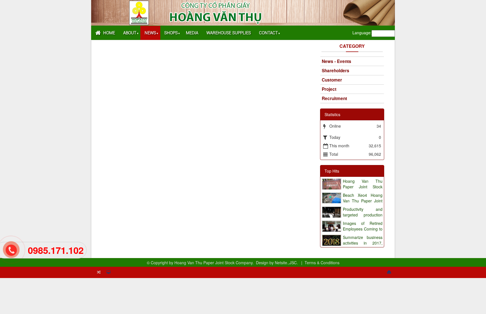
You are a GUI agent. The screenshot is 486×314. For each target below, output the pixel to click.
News (150, 32)
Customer (332, 80)
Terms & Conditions (322, 262)
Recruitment (334, 98)
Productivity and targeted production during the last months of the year (352, 217)
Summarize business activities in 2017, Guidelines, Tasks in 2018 (352, 245)
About (129, 32)
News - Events (336, 61)
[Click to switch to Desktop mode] (108, 271)
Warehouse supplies (228, 32)
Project (329, 89)
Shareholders (335, 70)
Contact (268, 32)
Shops (171, 32)
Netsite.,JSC (286, 262)
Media (192, 32)
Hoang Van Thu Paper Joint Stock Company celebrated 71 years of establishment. (352, 189)
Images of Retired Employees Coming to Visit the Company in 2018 (352, 231)
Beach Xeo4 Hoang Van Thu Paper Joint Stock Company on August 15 (352, 203)
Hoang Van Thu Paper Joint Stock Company (213, 262)
